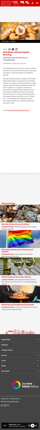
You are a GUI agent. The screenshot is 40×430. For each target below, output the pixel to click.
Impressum (5, 399)
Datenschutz (15, 399)
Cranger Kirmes (7, 350)
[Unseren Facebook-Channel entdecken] (5, 405)
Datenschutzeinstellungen (10, 401)
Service (4, 355)
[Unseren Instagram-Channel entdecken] (8, 405)
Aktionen (4, 345)
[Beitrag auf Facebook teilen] (13, 49)
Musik (3, 366)
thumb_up (36, 425)
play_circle (32, 425)
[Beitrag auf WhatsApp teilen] (9, 49)
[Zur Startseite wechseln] (5, 3)
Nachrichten (5, 339)
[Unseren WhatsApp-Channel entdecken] (2, 405)
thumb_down (29, 425)
